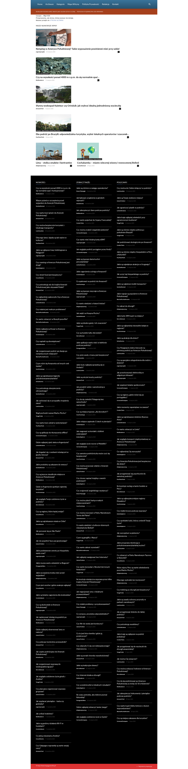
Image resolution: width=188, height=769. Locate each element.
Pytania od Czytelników (43, 73)
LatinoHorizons (40, 302)
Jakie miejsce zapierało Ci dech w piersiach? (94, 422)
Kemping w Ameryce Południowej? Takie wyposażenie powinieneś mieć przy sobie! (78, 49)
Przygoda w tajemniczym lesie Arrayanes (90, 11)
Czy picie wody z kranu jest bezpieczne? (92, 355)
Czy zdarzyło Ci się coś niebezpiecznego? (93, 646)
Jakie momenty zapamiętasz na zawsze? (133, 407)
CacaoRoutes (40, 278)
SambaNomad (81, 165)
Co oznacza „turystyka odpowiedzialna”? (92, 614)
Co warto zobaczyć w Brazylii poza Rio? (52, 319)
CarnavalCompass (41, 435)
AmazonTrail (39, 108)
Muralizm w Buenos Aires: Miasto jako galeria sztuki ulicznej (55, 11)
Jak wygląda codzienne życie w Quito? (91, 717)
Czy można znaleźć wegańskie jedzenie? (92, 230)
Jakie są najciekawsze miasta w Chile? (51, 521)
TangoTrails (39, 416)
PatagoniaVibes (40, 566)
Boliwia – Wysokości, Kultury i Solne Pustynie (89, 159)
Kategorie (61, 4)
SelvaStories (39, 381)
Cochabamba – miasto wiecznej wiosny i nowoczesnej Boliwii (108, 163)
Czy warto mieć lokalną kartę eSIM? (90, 240)
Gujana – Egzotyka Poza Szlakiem (45, 102)
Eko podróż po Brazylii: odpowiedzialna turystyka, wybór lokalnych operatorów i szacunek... (82, 134)
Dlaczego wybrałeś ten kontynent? (131, 580)
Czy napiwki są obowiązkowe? (48, 341)
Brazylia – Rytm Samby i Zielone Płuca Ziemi (48, 130)
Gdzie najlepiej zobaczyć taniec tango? (91, 707)
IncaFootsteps (40, 369)
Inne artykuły (40, 45)
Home (39, 4)
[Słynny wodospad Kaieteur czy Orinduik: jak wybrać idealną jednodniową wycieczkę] (78, 94)
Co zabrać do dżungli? (126, 306)
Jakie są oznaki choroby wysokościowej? (92, 656)
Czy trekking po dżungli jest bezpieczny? (133, 590)
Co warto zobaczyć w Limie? (128, 429)
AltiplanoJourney (41, 165)
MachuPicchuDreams (42, 312)
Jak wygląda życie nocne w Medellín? (91, 444)
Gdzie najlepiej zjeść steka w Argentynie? (52, 442)
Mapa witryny (73, 4)
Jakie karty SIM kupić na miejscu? (130, 316)
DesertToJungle (81, 191)
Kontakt (115, 4)
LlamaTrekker (40, 544)
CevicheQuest (40, 334)
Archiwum (49, 4)
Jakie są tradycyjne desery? (87, 665)
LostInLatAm (40, 231)
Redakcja (105, 4)
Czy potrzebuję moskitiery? (128, 624)
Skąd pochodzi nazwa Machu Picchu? (51, 413)
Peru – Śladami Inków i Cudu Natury (46, 159)
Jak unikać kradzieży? (44, 714)
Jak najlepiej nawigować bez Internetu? (92, 557)
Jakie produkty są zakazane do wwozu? (52, 465)
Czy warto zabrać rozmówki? (88, 547)
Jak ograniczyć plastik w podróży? (130, 208)
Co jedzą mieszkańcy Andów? (48, 736)
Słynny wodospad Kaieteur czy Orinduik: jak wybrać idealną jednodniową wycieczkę (78, 106)
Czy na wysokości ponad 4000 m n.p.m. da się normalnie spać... (67, 77)
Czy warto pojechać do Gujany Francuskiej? (94, 220)
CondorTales (80, 223)
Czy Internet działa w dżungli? (88, 675)
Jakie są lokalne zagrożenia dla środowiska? (53, 595)
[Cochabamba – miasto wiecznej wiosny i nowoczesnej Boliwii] (108, 151)
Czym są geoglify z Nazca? (86, 538)
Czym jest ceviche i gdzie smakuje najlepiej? (53, 585)
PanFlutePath (40, 137)
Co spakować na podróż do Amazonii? (91, 281)
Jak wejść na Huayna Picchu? (88, 313)
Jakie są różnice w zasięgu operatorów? (92, 188)
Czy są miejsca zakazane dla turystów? (132, 718)
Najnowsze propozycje (145, 766)
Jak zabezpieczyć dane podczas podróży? (93, 210)
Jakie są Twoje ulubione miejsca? (130, 198)
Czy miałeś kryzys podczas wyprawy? (132, 511)
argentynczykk (40, 52)
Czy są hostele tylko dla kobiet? (89, 333)
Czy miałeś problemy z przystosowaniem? (93, 604)
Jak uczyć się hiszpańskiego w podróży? (133, 274)
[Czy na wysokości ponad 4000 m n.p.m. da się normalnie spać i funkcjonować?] (67, 66)
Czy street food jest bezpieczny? (49, 275)
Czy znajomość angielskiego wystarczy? (92, 491)
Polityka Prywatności (90, 4)
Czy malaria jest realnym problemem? (51, 309)
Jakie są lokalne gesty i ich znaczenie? (91, 323)
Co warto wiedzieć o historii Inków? (90, 304)
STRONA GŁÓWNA (56, 20)
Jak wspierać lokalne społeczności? (131, 385)
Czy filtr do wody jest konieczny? (89, 624)
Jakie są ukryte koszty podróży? (89, 377)
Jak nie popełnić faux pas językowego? (51, 541)
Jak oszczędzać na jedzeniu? (128, 533)
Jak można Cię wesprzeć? (127, 659)
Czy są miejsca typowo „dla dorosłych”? (92, 412)
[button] (149, 4)
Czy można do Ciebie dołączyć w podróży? (134, 188)
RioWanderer (40, 80)
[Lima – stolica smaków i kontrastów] (54, 151)
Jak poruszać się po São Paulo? (48, 531)
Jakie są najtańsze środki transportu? (131, 284)
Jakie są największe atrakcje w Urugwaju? (133, 264)
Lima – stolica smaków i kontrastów (54, 163)
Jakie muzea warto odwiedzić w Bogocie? (52, 563)
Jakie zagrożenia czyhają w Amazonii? (91, 272)
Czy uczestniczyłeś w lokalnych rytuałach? (93, 685)
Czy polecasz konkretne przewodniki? (51, 642)
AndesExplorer (40, 268)
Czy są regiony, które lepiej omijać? (50, 512)
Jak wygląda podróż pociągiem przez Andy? (94, 249)
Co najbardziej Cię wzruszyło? (129, 452)
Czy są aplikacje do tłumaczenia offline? (52, 433)
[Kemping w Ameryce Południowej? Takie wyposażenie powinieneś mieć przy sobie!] (78, 37)
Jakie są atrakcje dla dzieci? (127, 338)
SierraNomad (40, 505)
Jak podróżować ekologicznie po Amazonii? (134, 242)
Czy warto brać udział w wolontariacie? (51, 423)
